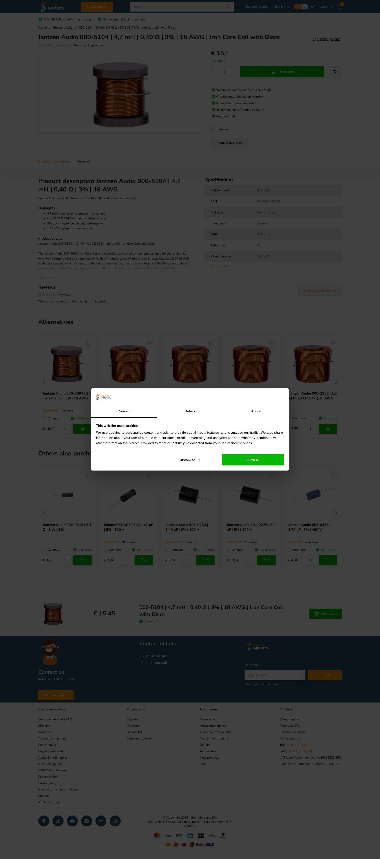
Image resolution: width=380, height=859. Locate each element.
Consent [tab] (124, 411)
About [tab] (256, 411)
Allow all (252, 460)
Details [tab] (190, 411)
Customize (187, 460)
